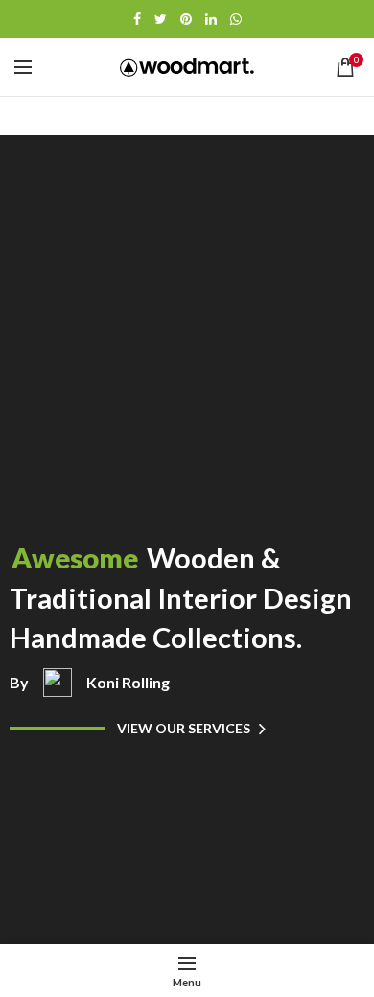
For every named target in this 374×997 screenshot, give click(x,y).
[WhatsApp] (235, 19)
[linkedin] (211, 19)
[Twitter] (161, 19)
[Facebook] (137, 19)
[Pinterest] (186, 19)
